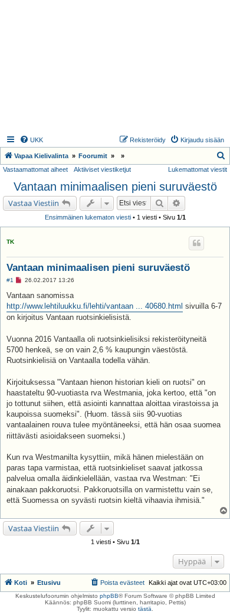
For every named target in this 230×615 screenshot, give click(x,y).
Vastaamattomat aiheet (35, 169)
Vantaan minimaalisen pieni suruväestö (115, 186)
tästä (145, 609)
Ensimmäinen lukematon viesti (88, 217)
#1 (10, 280)
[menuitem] (31, 140)
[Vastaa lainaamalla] (196, 243)
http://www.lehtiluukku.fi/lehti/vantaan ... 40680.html (94, 306)
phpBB (109, 596)
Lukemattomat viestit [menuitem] (197, 169)
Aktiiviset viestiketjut (102, 169)
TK (10, 241)
